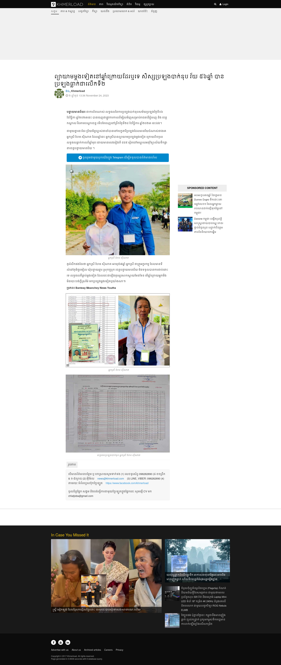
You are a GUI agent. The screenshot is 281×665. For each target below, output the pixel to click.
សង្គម (54, 11)
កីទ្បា (94, 11)
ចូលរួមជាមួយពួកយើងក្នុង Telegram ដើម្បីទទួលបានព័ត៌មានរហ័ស (119, 157)
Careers (108, 649)
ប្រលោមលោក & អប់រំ (124, 11)
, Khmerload (75, 91)
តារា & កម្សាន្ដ (67, 11)
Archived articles (92, 649)
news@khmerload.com (110, 478)
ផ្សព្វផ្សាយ (149, 4)
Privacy (119, 649)
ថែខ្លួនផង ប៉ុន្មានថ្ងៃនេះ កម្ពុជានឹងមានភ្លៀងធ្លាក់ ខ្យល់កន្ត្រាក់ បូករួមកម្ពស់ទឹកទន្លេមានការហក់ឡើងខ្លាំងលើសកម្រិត (203, 619)
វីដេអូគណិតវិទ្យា (115, 4)
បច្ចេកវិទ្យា (83, 11)
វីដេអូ (137, 4)
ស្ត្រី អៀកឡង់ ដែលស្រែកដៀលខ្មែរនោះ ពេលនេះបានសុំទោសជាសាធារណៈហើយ (97, 609)
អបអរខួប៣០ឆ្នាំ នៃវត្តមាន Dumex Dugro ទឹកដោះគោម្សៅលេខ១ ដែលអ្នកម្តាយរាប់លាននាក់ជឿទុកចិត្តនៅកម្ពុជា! (208, 203)
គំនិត (129, 4)
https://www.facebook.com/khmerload (127, 483)
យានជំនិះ (143, 11)
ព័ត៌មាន (92, 4)
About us (76, 649)
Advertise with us (59, 649)
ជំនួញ (154, 11)
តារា (101, 4)
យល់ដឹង (105, 11)
